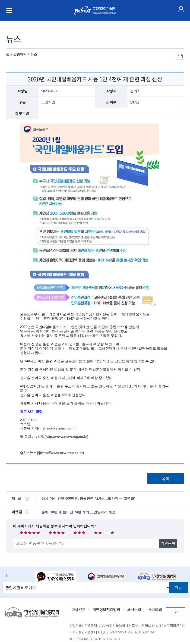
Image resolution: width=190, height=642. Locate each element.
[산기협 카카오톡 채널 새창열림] (57, 577)
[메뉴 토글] (9, 10)
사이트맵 (155, 610)
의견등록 (168, 543)
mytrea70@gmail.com (56, 428)
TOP (175, 612)
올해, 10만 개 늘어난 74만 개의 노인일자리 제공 (78, 512)
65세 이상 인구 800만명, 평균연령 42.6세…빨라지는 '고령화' (88, 498)
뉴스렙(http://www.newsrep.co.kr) (57, 453)
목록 (165, 478)
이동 (178, 588)
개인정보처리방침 (106, 610)
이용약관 (79, 610)
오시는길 (134, 610)
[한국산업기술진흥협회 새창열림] (159, 576)
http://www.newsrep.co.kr (66, 436)
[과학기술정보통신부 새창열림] (108, 576)
